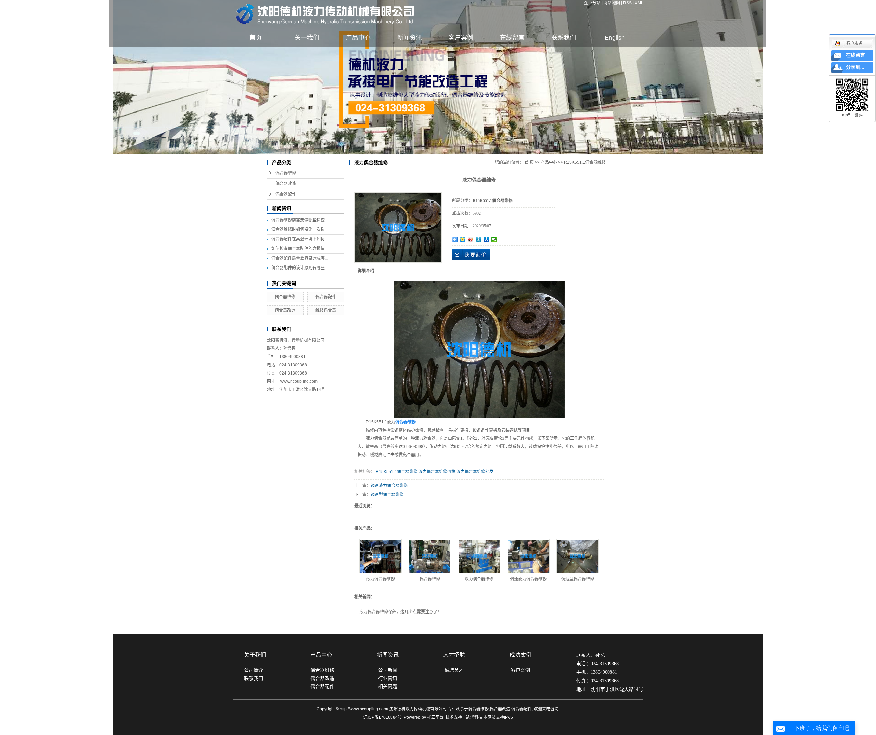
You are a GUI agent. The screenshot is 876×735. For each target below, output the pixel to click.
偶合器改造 (285, 183)
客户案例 (461, 37)
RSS (627, 3)
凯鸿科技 (474, 717)
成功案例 (520, 655)
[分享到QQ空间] (463, 239)
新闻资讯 (409, 37)
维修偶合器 (325, 310)
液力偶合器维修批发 (474, 471)
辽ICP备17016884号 (382, 717)
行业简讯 (387, 678)
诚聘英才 (454, 670)
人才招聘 (454, 655)
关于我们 (307, 37)
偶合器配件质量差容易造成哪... (299, 258)
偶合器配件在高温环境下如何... (299, 239)
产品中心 (358, 37)
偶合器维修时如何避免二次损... (299, 229)
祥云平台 (435, 717)
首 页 (529, 162)
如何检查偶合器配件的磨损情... (299, 248)
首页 (255, 37)
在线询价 (471, 254)
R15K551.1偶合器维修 (585, 162)
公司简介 (253, 670)
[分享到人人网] (486, 239)
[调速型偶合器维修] (577, 556)
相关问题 (387, 686)
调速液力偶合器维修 (389, 485)
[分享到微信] (494, 239)
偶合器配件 (285, 194)
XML (639, 3)
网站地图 (612, 3)
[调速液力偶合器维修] (528, 556)
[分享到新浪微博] (471, 239)
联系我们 (563, 37)
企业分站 (592, 3)
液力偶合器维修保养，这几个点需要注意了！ (400, 611)
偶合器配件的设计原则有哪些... (299, 267)
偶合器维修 (285, 173)
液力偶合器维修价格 (436, 471)
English (615, 37)
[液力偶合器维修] (398, 227)
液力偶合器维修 (380, 579)
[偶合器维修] (430, 556)
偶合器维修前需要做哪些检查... (299, 220)
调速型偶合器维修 (387, 494)
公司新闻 (387, 670)
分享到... (855, 67)
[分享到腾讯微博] (478, 239)
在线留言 (512, 37)
